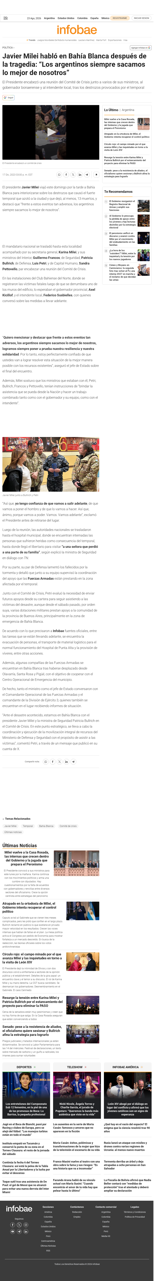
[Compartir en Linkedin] (80, 175)
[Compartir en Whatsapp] (59, 175)
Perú (48, 1236)
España (95, 18)
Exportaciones (115, 40)
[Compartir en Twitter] (73, 175)
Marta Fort (101, 40)
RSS (48, 1250)
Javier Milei (10, 826)
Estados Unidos (66, 18)
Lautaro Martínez (86, 40)
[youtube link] (12, 1231)
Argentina (49, 18)
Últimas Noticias (48, 1246)
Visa (125, 40)
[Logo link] (77, 29)
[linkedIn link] (25, 1231)
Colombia (82, 18)
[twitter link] (19, 1224)
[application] (50, 132)
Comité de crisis (68, 826)
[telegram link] (19, 1231)
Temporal (28, 826)
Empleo (77, 1217)
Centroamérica (48, 1241)
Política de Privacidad (135, 1217)
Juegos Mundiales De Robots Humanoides (57, 40)
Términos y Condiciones (135, 1212)
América (48, 1212)
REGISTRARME (120, 18)
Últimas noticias (13, 832)
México (105, 18)
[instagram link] (25, 1224)
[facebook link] (12, 1224)
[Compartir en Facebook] (66, 175)
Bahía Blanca (46, 826)
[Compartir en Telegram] (87, 175)
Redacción (77, 1212)
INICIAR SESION (141, 18)
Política (7, 47)
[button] (6, 18)
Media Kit (106, 1236)
